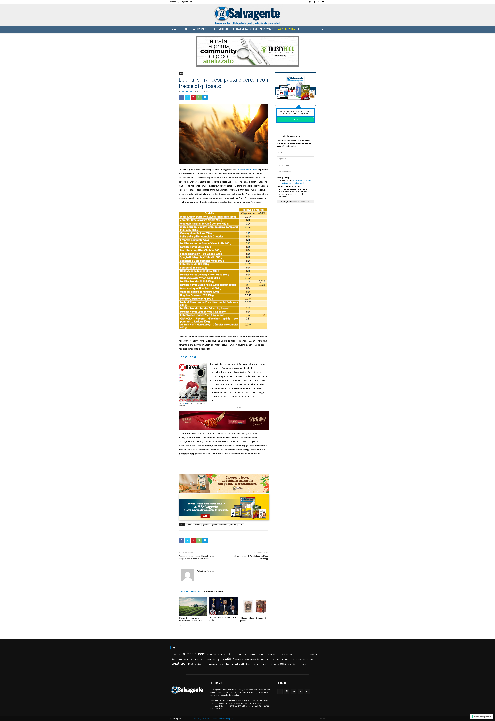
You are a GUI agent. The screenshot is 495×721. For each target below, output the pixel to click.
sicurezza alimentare (262, 664)
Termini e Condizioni (209, 719)
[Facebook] (306, 2)
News (174, 29)
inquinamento (252, 659)
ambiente (218, 654)
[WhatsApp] (199, 97)
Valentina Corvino (187, 91)
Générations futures (246, 169)
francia (208, 659)
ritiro (221, 664)
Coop (302, 654)
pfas (190, 663)
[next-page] (184, 625)
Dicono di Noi (221, 29)
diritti (180, 659)
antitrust (230, 654)
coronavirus (311, 654)
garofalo (206, 525)
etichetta (192, 659)
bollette (271, 654)
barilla (189, 525)
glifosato (232, 525)
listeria (263, 659)
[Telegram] (314, 2)
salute (239, 663)
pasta (241, 525)
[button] (322, 29)
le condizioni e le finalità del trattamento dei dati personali (295, 182)
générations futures (219, 525)
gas (214, 659)
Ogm (305, 659)
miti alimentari (285, 659)
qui (185, 403)
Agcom (174, 654)
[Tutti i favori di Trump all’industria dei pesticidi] (223, 606)
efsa (186, 659)
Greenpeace (238, 659)
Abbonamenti (200, 29)
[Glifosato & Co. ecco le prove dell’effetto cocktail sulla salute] (193, 606)
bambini (243, 654)
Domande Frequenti (226, 719)
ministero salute (273, 659)
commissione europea (290, 654)
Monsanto (297, 659)
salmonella (229, 664)
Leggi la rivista (239, 29)
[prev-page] (180, 625)
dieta (174, 659)
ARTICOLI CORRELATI (191, 591)
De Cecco (197, 525)
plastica (198, 664)
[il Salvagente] (247, 15)
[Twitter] (319, 2)
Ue (299, 664)
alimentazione (194, 653)
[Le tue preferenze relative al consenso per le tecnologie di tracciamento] (481, 716)
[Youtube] (323, 2)
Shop (185, 29)
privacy (205, 664)
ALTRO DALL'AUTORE (213, 591)
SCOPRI (295, 119)
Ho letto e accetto (295, 182)
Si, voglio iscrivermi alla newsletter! (295, 201)
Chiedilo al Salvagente (263, 29)
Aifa (179, 654)
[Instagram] (310, 2)
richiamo (213, 664)
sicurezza (249, 664)
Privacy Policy (196, 719)
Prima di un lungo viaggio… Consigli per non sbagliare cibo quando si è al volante (197, 557)
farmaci (200, 659)
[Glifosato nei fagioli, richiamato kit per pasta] (254, 606)
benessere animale (257, 654)
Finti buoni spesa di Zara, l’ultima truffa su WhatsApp (250, 557)
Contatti (322, 719)
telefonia (282, 663)
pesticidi (179, 663)
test (289, 664)
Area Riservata (286, 29)
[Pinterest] (193, 97)
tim (294, 664)
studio (273, 664)
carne (278, 654)
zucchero (305, 664)
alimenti (210, 654)
